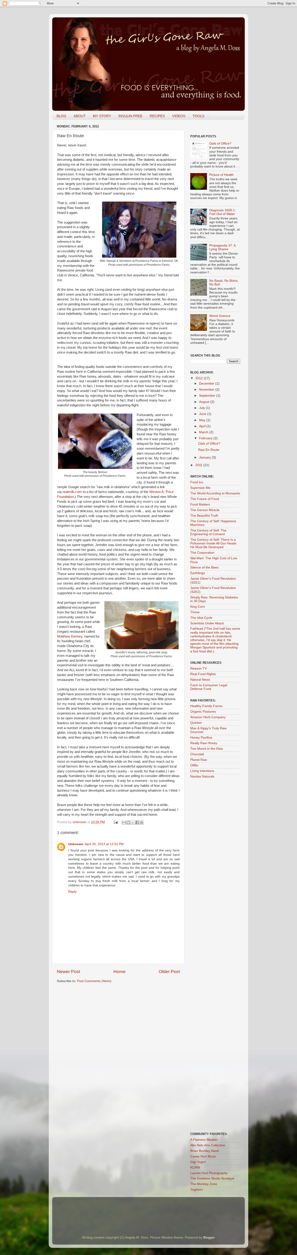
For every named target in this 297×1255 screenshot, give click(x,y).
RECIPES (157, 116)
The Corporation (202, 552)
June (203, 414)
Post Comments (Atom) (94, 981)
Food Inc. (197, 482)
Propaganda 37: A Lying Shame (222, 247)
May (202, 420)
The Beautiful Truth (204, 515)
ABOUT (80, 116)
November (207, 389)
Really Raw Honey (203, 743)
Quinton (196, 722)
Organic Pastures (203, 711)
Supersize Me (200, 488)
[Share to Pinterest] (141, 822)
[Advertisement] (219, 962)
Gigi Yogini (198, 1162)
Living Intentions (202, 771)
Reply (72, 891)
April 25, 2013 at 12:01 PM (104, 844)
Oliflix (194, 765)
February (206, 438)
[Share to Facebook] (137, 822)
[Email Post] (115, 822)
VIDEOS (178, 116)
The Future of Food (204, 499)
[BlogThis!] (128, 822)
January (205, 457)
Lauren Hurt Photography (209, 1173)
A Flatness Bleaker (204, 1139)
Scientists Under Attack (207, 623)
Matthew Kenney (69, 636)
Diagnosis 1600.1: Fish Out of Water (222, 212)
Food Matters (200, 504)
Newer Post (68, 971)
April (203, 426)
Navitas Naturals (202, 776)
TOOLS (198, 116)
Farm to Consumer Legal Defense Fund (208, 687)
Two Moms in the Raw (206, 748)
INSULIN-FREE (130, 116)
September (207, 395)
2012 (199, 378)
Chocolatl (197, 754)
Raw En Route (208, 450)
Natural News (200, 679)
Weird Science (219, 316)
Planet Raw (198, 760)
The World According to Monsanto (215, 493)
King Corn (197, 606)
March (204, 432)
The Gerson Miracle (205, 510)
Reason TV (198, 668)
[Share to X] (132, 822)
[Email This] (124, 822)
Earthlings (197, 573)
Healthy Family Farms (206, 706)
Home (119, 971)
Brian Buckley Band (204, 1151)
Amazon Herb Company (208, 717)
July (202, 408)
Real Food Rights (203, 674)
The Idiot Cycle (201, 618)
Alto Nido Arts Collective (207, 1145)
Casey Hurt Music (203, 1156)
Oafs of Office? (220, 143)
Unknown (80, 822)
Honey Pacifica (201, 737)
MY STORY (102, 116)
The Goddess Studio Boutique (212, 1178)
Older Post (169, 971)
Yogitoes (196, 1189)
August (204, 402)
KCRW (195, 1167)
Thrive (195, 612)
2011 (199, 465)
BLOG (61, 116)
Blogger (208, 1237)
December (207, 383)
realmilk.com (72, 492)
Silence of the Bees (204, 567)
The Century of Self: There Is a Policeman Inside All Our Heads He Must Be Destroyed (213, 543)
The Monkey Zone (203, 1184)
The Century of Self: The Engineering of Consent (208, 532)
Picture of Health (221, 175)
